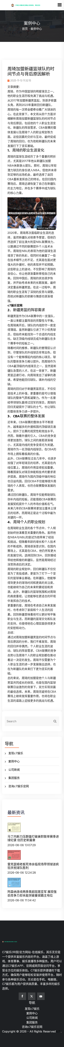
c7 (58, 1031)
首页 (25, 29)
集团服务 (14, 778)
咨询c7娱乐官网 (18, 786)
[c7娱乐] (30, 5)
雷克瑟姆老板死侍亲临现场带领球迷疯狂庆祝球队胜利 (33, 866)
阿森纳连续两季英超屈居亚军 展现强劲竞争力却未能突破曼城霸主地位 (32, 893)
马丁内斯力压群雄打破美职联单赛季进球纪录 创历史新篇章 (33, 838)
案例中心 (14, 761)
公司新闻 (14, 769)
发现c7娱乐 (15, 753)
